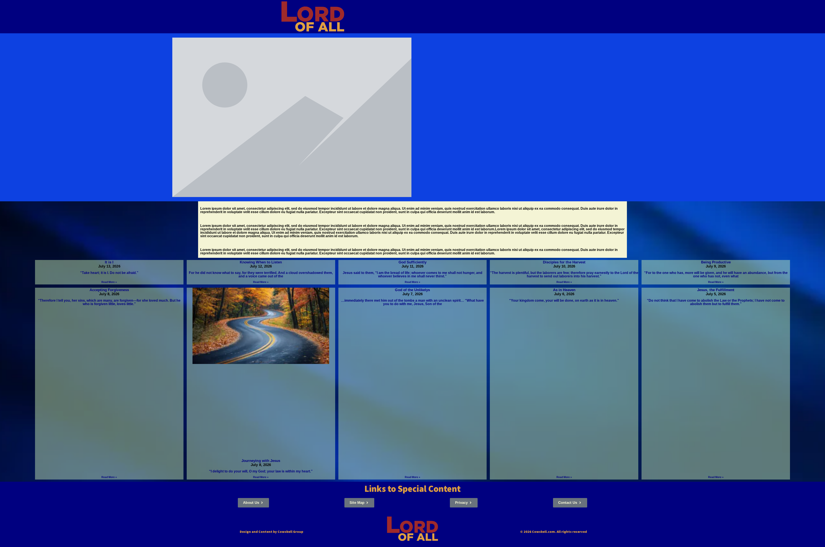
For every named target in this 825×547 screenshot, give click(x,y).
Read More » (109, 282)
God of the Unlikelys (412, 290)
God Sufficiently (412, 262)
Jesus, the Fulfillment (715, 290)
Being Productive (716, 262)
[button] (253, 502)
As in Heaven (564, 290)
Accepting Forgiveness (109, 290)
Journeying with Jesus (260, 461)
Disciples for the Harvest (564, 262)
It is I (109, 262)
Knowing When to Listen (261, 262)
